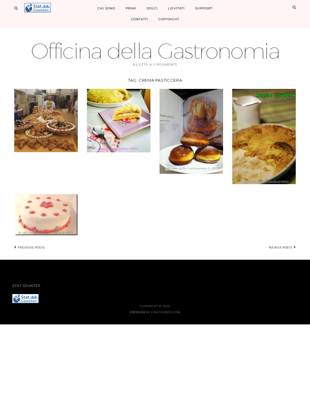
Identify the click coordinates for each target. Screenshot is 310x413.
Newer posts (281, 247)
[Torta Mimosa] (118, 119)
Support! (204, 8)
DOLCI (152, 8)
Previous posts (31, 247)
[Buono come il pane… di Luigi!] (46, 119)
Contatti (139, 19)
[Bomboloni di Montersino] (191, 130)
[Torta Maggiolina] (46, 213)
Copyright (168, 19)
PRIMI (131, 8)
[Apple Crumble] (264, 135)
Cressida (137, 312)
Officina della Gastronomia (155, 50)
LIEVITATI (176, 8)
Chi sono (106, 8)
